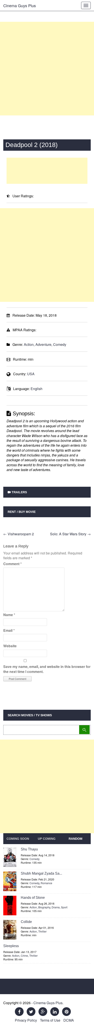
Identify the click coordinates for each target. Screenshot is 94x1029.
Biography (44, 907)
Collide (26, 922)
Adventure (43, 344)
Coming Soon (18, 838)
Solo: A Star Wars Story (70, 533)
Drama (56, 907)
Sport (64, 907)
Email (9, 630)
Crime (24, 955)
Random (75, 838)
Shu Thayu (29, 849)
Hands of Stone (33, 897)
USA (31, 373)
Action (29, 344)
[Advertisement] (47, 68)
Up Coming (47, 838)
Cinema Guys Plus (19, 5)
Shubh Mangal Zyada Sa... (41, 873)
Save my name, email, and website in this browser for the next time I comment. (47, 669)
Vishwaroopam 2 (18, 533)
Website (10, 645)
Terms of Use (50, 1020)
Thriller (42, 931)
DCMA (68, 1020)
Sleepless (11, 946)
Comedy (59, 344)
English (36, 388)
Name (9, 614)
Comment (12, 563)
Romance (46, 883)
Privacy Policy (26, 1020)
